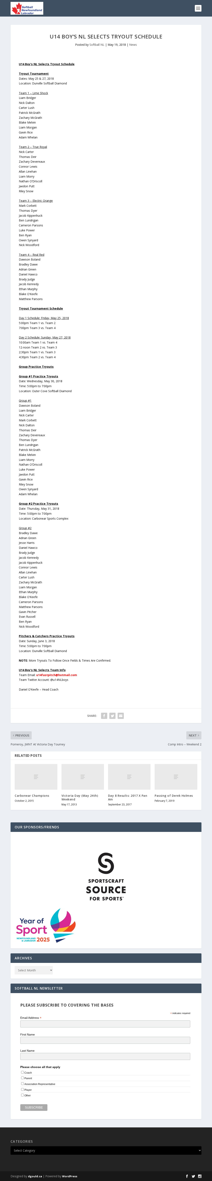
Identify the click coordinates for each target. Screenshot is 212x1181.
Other (27, 1095)
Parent (28, 1078)
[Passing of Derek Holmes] (176, 776)
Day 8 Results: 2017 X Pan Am (127, 797)
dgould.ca (35, 1176)
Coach (28, 1072)
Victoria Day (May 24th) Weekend (79, 797)
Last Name (27, 1050)
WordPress (69, 1176)
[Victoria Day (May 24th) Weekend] (82, 776)
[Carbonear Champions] (36, 776)
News (133, 45)
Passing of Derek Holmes (174, 796)
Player (28, 1089)
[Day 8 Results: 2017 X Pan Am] (129, 776)
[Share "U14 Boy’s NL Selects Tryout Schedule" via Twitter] (112, 716)
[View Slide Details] (106, 877)
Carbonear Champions (32, 796)
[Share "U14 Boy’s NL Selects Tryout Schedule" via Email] (121, 716)
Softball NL (96, 45)
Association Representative (39, 1084)
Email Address (30, 1018)
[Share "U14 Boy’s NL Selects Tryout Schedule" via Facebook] (104, 716)
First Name (27, 1034)
